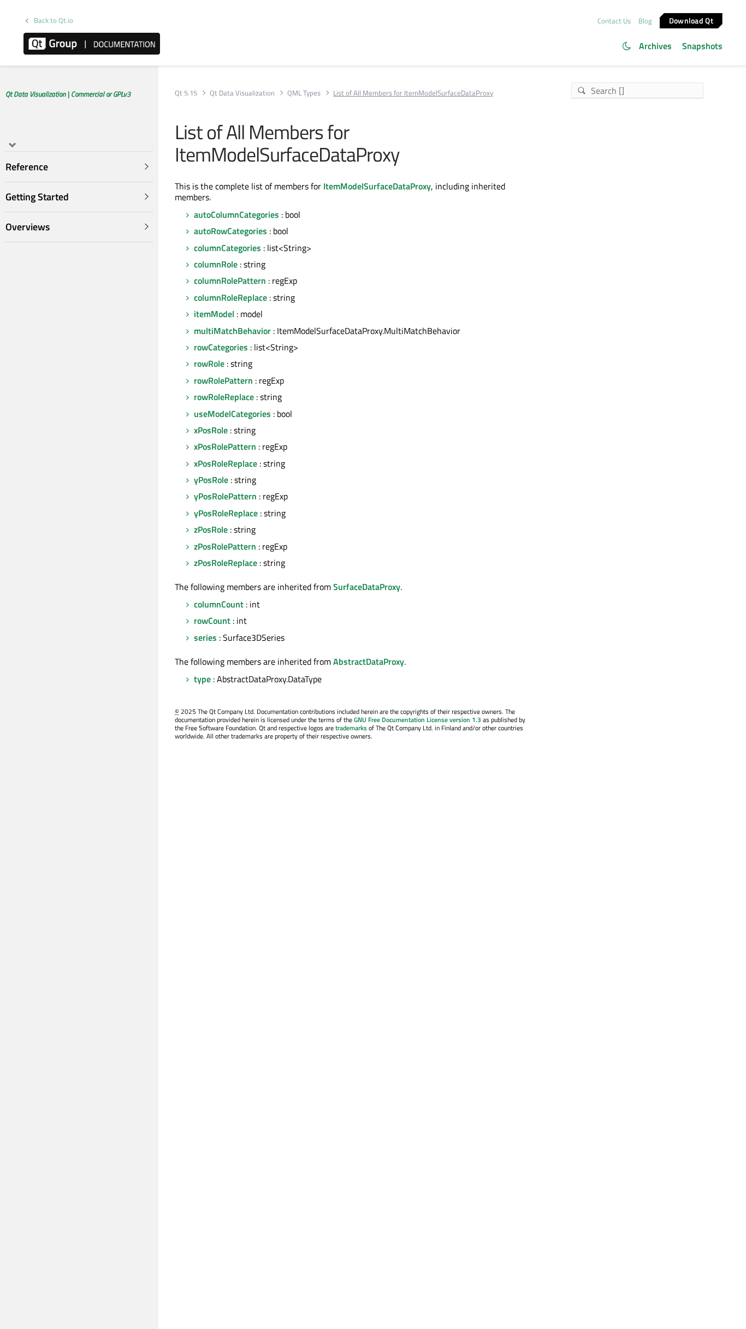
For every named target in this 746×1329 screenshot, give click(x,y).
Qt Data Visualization (242, 93)
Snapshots (702, 45)
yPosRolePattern (225, 496)
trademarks (351, 728)
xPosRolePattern (225, 446)
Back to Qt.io (53, 20)
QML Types (304, 93)
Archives (655, 45)
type (202, 679)
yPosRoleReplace (226, 513)
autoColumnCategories (236, 214)
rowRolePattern (223, 380)
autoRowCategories (230, 230)
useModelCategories (232, 413)
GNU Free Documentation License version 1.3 (417, 719)
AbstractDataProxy (368, 661)
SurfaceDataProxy (366, 586)
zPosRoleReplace (225, 562)
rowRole (209, 363)
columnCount (219, 604)
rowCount (212, 620)
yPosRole (211, 479)
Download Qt (691, 20)
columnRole (216, 264)
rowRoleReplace (224, 396)
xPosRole (211, 430)
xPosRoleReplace (225, 463)
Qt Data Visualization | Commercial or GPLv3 (68, 93)
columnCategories (227, 247)
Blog (645, 20)
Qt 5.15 (186, 93)
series (205, 637)
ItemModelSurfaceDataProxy (377, 186)
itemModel (214, 313)
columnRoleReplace (230, 297)
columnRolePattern (230, 280)
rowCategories (221, 347)
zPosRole (211, 529)
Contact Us (614, 20)
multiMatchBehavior (232, 330)
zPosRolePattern (225, 546)
